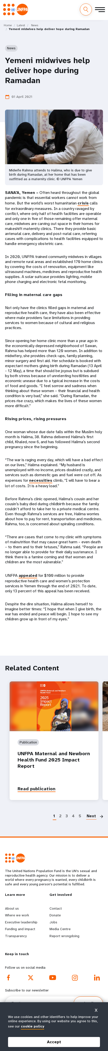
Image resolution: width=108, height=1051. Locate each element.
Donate (55, 915)
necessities (40, 480)
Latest (21, 25)
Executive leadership (21, 922)
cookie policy (32, 1026)
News (34, 25)
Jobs (53, 922)
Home (8, 25)
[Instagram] (75, 977)
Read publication (37, 789)
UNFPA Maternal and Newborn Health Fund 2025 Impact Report (54, 759)
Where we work (17, 915)
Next (91, 816)
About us (12, 908)
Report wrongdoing (64, 936)
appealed (28, 575)
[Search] (86, 10)
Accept (54, 1041)
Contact (55, 908)
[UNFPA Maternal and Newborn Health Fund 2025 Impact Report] (54, 706)
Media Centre (60, 929)
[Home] (17, 9)
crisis (83, 203)
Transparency (16, 936)
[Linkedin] (97, 977)
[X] (30, 977)
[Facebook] (8, 977)
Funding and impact (20, 929)
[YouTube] (53, 977)
